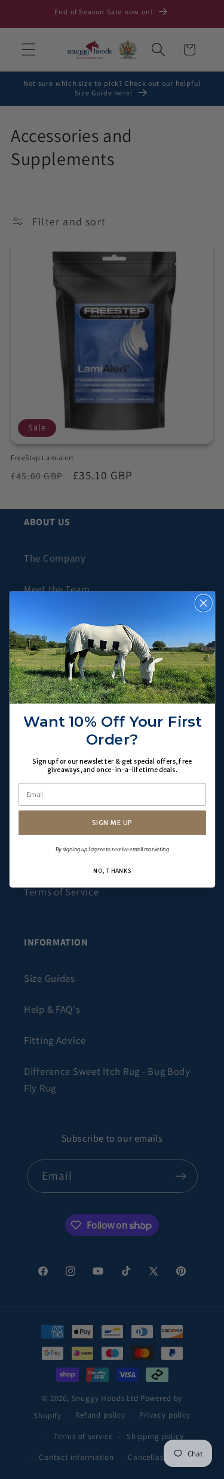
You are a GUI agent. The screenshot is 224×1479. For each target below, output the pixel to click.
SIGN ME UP (112, 822)
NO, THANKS (112, 870)
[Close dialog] (203, 603)
